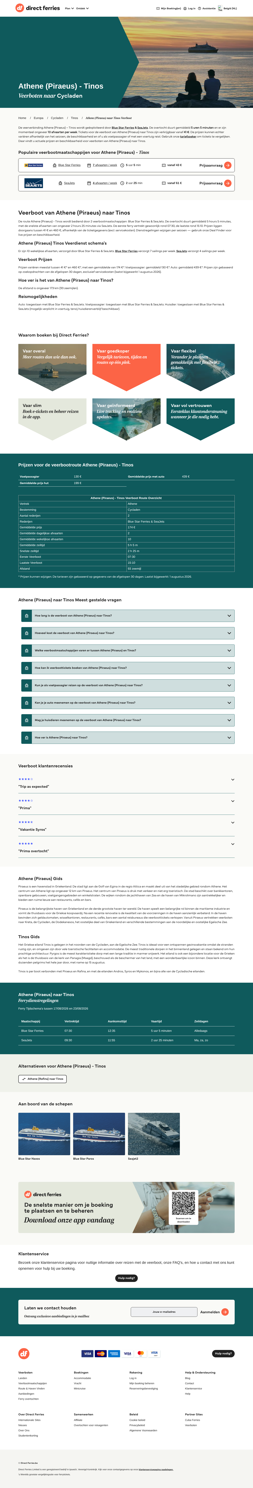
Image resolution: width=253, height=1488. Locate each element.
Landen (22, 1378)
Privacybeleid (137, 1425)
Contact (189, 1383)
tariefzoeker (188, 136)
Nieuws (22, 1425)
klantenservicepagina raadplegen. (156, 1469)
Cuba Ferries (192, 1420)
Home (22, 118)
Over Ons (23, 1430)
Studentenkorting (28, 1435)
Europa (39, 118)
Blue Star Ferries (123, 127)
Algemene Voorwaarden (143, 1430)
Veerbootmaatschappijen (32, 1383)
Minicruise (80, 1388)
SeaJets (142, 127)
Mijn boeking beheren (141, 1383)
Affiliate (78, 1420)
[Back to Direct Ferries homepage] (37, 8)
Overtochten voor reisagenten (91, 1425)
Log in (133, 1378)
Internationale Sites (29, 1420)
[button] (128, 616)
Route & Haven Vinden (31, 1388)
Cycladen (57, 118)
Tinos (74, 118)
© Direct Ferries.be (28, 1463)
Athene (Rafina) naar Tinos (45, 1079)
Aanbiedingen (26, 1393)
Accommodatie (82, 1378)
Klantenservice (193, 1388)
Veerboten (191, 1425)
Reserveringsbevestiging (143, 1388)
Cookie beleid (137, 1420)
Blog (187, 1378)
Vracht (77, 1383)
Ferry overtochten (28, 1398)
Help (187, 1393)
